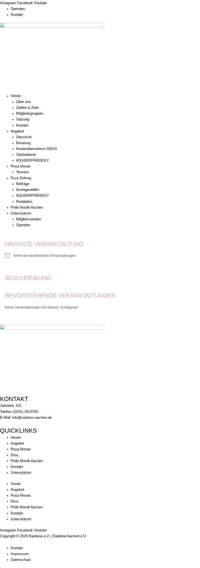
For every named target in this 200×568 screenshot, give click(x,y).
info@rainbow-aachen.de (32, 417)
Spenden (18, 9)
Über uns (23, 102)
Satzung (22, 119)
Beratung (23, 143)
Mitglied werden (28, 219)
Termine (22, 172)
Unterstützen (21, 213)
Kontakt (17, 15)
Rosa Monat (20, 166)
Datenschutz (21, 560)
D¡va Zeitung (21, 178)
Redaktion (24, 202)
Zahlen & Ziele (27, 108)
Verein (16, 96)
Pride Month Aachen (27, 207)
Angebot (17, 131)
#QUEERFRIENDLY (32, 160)
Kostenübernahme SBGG (36, 149)
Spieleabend (26, 155)
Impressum (20, 554)
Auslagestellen (27, 190)
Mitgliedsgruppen (29, 113)
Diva (14, 455)
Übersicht (23, 137)
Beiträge (22, 184)
